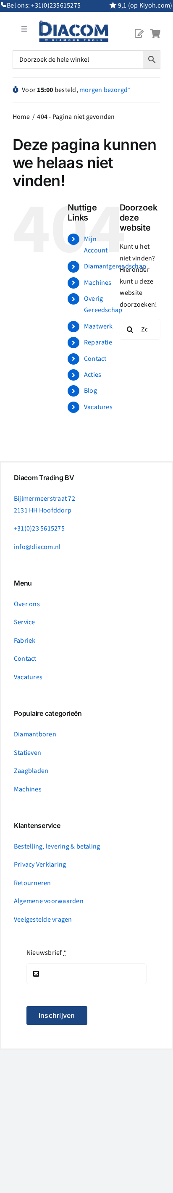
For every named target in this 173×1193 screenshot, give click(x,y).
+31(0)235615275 (56, 5)
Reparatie (98, 342)
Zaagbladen (31, 770)
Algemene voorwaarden (49, 901)
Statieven (27, 752)
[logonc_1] (73, 24)
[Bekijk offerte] (139, 27)
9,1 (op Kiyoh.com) (145, 5)
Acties (92, 374)
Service (24, 622)
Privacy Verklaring (40, 864)
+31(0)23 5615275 (39, 528)
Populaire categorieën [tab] (48, 713)
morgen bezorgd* (105, 90)
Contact (95, 358)
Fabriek (25, 640)
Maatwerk (98, 326)
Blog (90, 390)
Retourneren (32, 883)
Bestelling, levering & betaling (57, 846)
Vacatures (98, 407)
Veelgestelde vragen (43, 919)
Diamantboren (35, 734)
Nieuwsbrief (46, 952)
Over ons (27, 604)
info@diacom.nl (37, 547)
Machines (98, 282)
